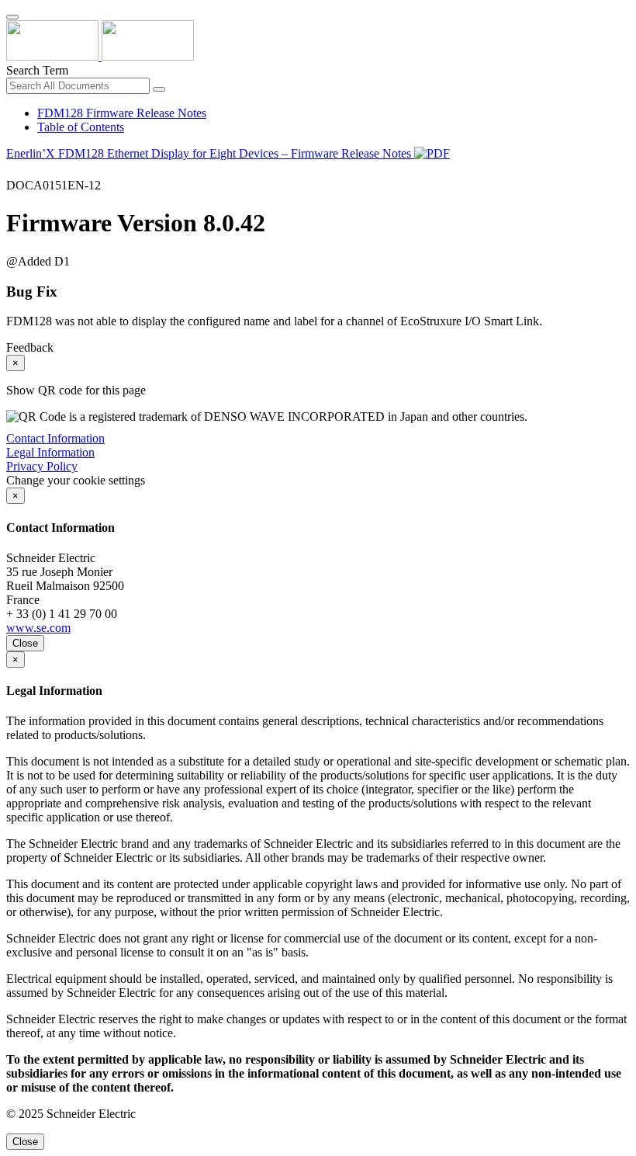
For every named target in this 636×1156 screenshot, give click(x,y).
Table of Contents (80, 127)
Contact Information (55, 438)
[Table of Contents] (12, 171)
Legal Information (50, 452)
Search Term (37, 70)
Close (25, 643)
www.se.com (38, 627)
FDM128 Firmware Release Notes (121, 113)
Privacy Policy (42, 466)
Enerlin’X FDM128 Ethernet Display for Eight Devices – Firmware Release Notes (210, 153)
